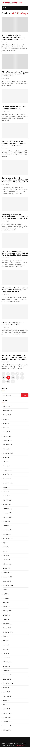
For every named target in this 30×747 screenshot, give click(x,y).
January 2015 (7, 717)
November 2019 (7, 623)
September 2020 (8, 585)
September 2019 (8, 632)
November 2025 (7, 410)
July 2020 (5, 594)
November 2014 (7, 726)
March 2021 (6, 560)
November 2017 (7, 696)
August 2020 (6, 589)
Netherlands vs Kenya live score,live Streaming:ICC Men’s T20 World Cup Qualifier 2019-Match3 (15, 180)
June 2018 (6, 687)
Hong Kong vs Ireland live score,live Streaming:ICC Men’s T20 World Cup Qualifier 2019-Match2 (15, 216)
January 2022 (7, 521)
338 (8, 381)
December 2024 (7, 440)
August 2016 (6, 700)
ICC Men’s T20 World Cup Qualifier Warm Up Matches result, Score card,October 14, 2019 (15, 290)
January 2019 (7, 666)
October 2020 (7, 581)
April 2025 (6, 428)
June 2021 (6, 547)
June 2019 (6, 645)
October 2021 (7, 534)
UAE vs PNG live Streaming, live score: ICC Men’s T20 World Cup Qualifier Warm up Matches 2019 (14, 357)
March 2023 (6, 496)
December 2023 (7, 470)
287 (22, 374)
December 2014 (7, 722)
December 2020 (7, 572)
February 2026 (7, 406)
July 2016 (5, 704)
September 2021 (8, 538)
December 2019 (7, 619)
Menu (5, 8)
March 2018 (6, 692)
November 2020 (7, 577)
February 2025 (7, 436)
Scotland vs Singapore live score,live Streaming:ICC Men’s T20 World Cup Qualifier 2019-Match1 (15, 253)
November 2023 (7, 474)
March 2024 (6, 466)
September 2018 (8, 683)
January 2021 (7, 568)
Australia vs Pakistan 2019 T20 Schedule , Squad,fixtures (14, 107)
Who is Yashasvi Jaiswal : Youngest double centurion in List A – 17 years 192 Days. (15, 74)
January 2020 (7, 615)
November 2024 (7, 445)
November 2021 (7, 530)
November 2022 (7, 513)
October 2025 (7, 415)
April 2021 (6, 555)
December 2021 (7, 525)
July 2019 (5, 641)
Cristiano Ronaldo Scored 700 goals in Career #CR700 (13, 323)
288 (4, 377)
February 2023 (7, 500)
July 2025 (5, 419)
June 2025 (6, 423)
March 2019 (6, 658)
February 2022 (7, 517)
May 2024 (6, 462)
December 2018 (7, 670)
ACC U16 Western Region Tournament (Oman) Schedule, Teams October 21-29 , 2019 (13, 37)
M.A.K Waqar (6, 42)
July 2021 (5, 543)
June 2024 (6, 457)
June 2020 (6, 598)
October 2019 (7, 628)
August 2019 (6, 636)
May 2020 (6, 602)
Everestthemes (20, 745)
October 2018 (7, 679)
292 (22, 377)
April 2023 (6, 491)
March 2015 (6, 709)
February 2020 (7, 611)
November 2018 (7, 675)
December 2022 (7, 508)
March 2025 (6, 432)
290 (13, 377)
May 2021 (6, 551)
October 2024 (7, 449)
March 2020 (6, 606)
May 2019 (6, 649)
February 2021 (7, 564)
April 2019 (6, 653)
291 (18, 377)
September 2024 (8, 453)
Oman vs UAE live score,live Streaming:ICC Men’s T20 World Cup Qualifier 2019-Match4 (14, 143)
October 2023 (7, 479)
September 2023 (8, 483)
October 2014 (7, 730)
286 (17, 374)
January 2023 (7, 504)
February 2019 (7, 662)
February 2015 (7, 713)
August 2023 (6, 487)
